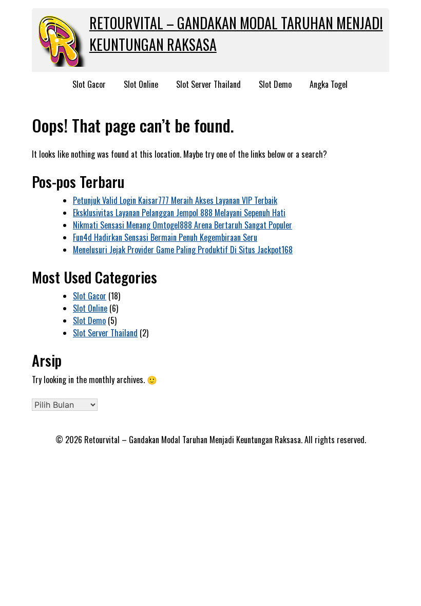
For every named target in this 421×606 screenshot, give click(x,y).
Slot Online (141, 84)
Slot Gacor (89, 84)
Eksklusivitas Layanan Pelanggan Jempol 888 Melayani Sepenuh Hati (179, 212)
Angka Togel (329, 84)
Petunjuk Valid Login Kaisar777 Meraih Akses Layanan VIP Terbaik (175, 200)
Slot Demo (275, 84)
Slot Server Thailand (208, 84)
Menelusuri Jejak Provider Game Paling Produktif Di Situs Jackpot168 (183, 249)
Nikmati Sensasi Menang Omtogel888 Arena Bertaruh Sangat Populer (182, 225)
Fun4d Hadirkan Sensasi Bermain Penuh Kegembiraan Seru (165, 237)
